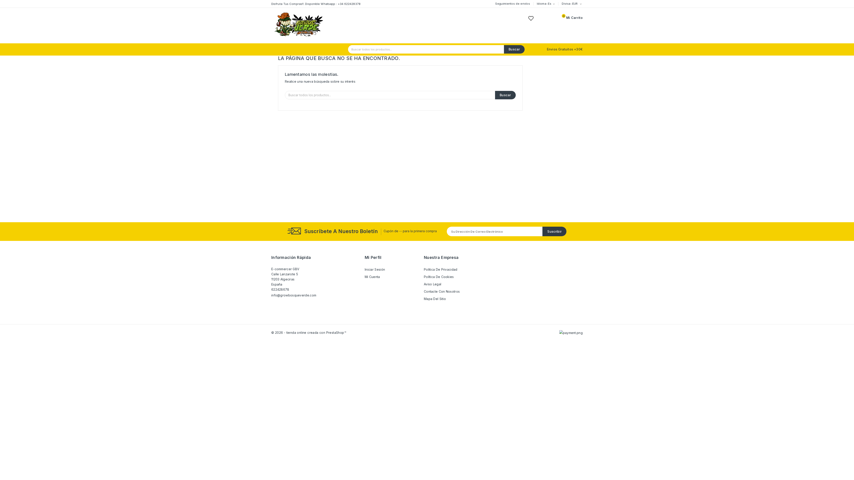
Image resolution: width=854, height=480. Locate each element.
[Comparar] (541, 18)
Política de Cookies (439, 277)
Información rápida (291, 257)
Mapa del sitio (435, 299)
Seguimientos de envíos (512, 3)
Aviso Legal (432, 284)
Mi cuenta (372, 277)
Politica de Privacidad (440, 269)
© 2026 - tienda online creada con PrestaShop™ (308, 332)
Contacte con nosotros (442, 291)
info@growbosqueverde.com (293, 295)
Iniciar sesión (375, 269)
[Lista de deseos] (531, 18)
